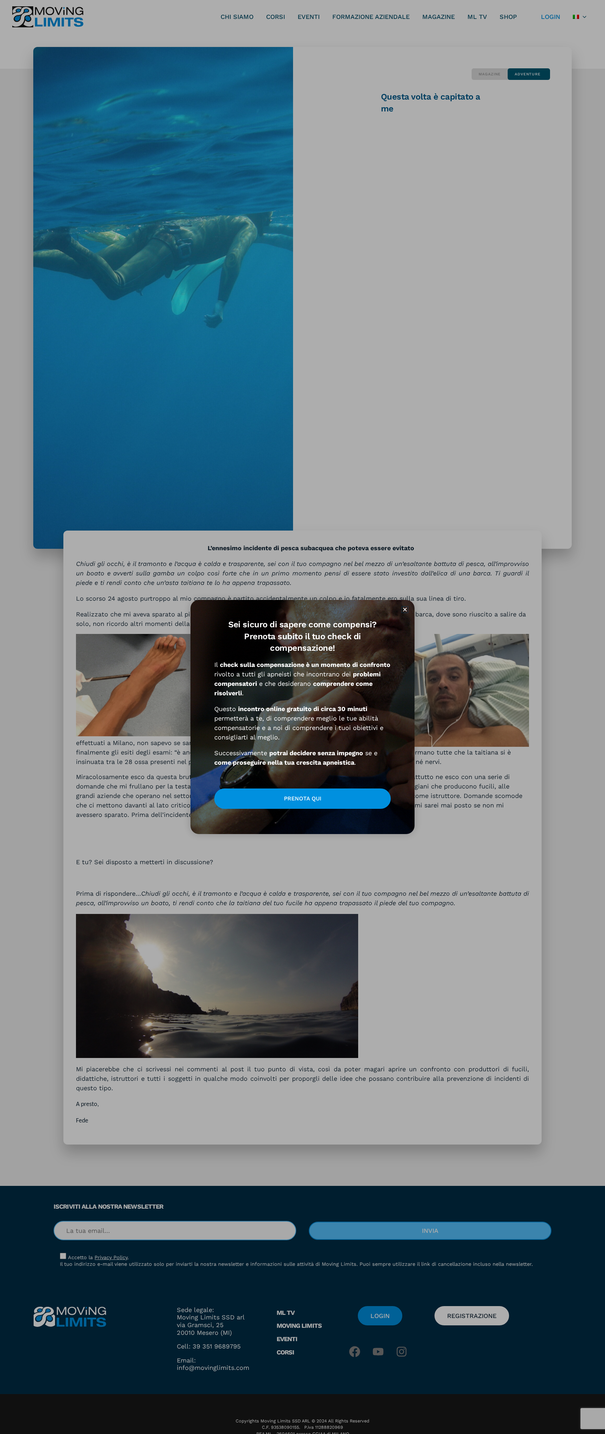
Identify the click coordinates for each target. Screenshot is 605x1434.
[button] (405, 609)
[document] (302, 717)
